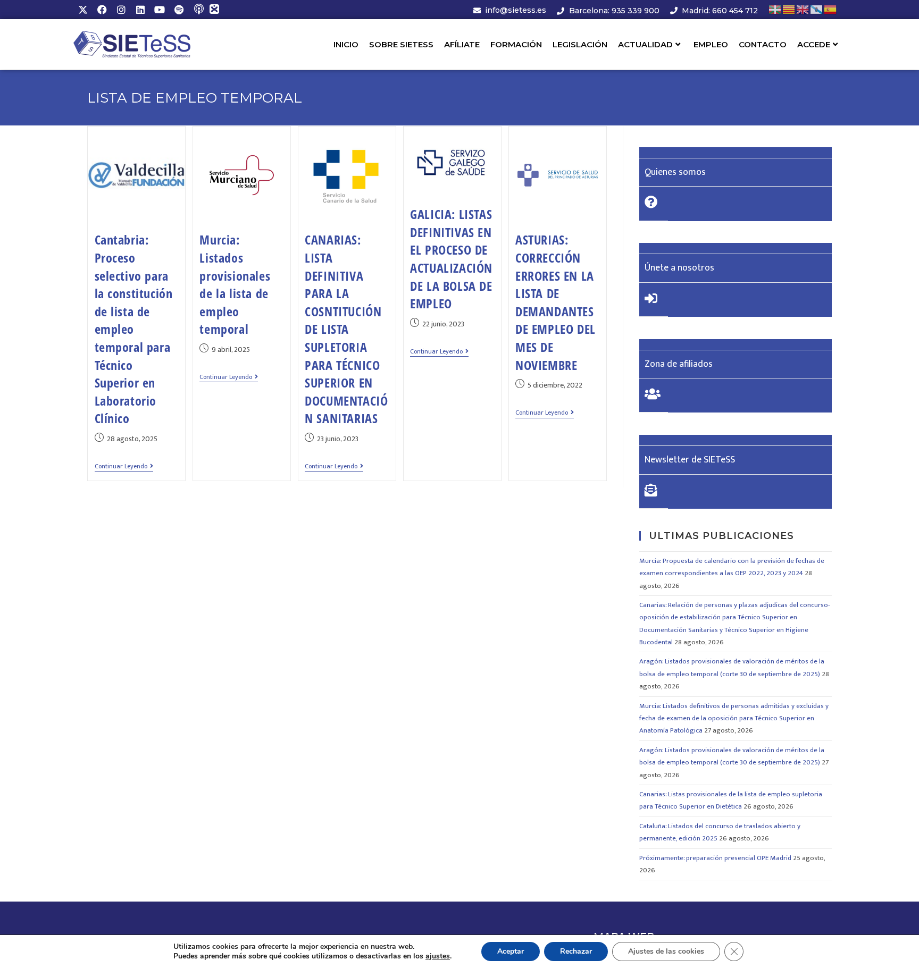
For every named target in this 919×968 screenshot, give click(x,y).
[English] (803, 9)
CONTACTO (763, 44)
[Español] (831, 9)
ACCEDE (813, 44)
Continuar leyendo (124, 467)
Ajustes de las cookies (666, 951)
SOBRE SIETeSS (401, 44)
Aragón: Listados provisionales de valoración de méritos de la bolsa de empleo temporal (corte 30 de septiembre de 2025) (731, 667)
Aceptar (510, 951)
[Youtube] (159, 9)
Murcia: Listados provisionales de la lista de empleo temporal (234, 284)
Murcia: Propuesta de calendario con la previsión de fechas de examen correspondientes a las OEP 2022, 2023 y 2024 (731, 567)
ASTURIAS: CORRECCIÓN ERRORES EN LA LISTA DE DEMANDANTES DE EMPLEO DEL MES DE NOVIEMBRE (555, 302)
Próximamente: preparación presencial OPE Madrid (715, 858)
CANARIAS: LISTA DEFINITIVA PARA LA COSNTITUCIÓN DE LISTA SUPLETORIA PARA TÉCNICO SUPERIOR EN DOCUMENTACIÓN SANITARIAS (346, 329)
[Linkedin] (140, 9)
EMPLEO (711, 44)
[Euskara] (775, 9)
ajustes (437, 956)
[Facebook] (102, 9)
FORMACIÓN (516, 44)
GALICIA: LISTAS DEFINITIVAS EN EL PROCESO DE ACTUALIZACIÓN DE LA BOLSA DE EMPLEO (451, 258)
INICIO (345, 44)
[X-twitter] (83, 9)
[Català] (789, 9)
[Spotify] (178, 9)
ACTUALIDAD (645, 44)
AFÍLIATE (462, 44)
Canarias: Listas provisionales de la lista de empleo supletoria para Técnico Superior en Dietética (730, 800)
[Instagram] (121, 9)
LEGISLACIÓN (580, 44)
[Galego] (817, 9)
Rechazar (576, 951)
